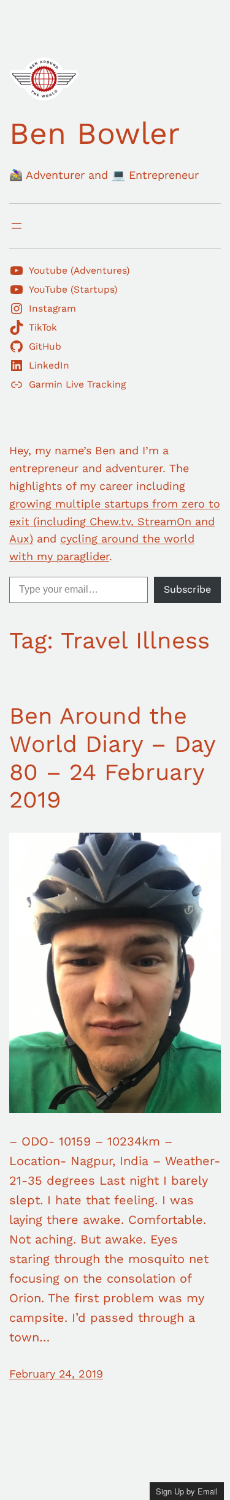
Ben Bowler (94, 133)
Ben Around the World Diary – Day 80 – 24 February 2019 (112, 757)
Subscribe (187, 589)
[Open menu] (16, 226)
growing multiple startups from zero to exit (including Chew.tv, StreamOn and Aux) (114, 521)
